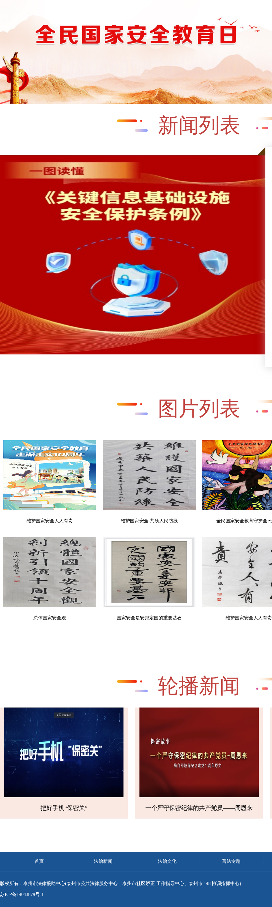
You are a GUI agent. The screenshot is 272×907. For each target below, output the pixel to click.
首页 (39, 861)
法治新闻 (103, 861)
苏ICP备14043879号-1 (22, 894)
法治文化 (167, 861)
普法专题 (231, 861)
